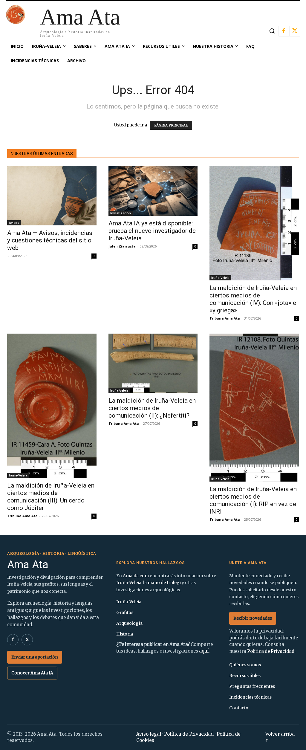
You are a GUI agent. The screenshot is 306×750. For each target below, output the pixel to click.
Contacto (238, 708)
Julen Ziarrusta (122, 246)
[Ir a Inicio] (15, 22)
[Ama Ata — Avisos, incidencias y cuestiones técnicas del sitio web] (52, 195)
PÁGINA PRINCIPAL (171, 125)
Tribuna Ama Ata (224, 318)
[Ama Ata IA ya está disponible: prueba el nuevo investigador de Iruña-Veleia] (153, 191)
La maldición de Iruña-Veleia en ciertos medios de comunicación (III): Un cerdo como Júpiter (50, 496)
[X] (294, 31)
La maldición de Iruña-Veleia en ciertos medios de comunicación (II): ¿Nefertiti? (152, 408)
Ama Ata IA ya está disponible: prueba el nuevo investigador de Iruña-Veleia (152, 231)
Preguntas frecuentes (252, 686)
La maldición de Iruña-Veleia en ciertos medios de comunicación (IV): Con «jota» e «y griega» (253, 299)
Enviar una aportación (34, 657)
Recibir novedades (252, 618)
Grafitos (124, 612)
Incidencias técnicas (250, 697)
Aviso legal (148, 734)
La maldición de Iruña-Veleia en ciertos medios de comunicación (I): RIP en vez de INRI (253, 500)
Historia (124, 634)
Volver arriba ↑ (280, 737)
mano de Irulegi (164, 582)
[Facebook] (284, 31)
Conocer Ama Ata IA (32, 673)
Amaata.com (136, 575)
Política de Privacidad (270, 651)
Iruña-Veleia (220, 278)
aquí (204, 651)
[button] (272, 30)
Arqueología (129, 623)
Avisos (14, 223)
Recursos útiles (245, 675)
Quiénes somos (245, 664)
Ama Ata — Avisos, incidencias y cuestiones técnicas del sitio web (49, 240)
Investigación (120, 213)
